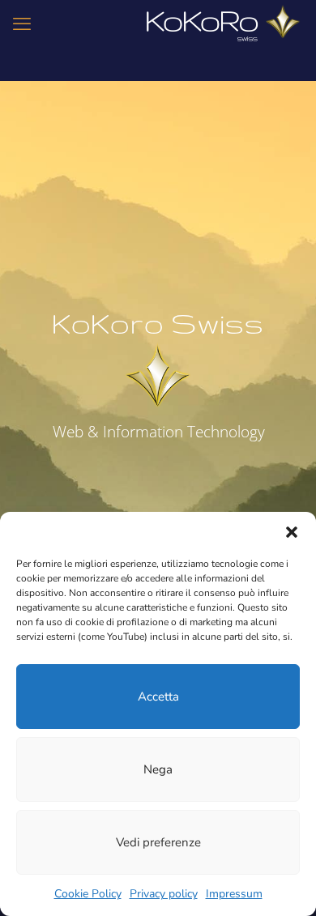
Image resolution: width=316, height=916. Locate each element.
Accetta (158, 696)
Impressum (234, 893)
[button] (292, 532)
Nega (158, 769)
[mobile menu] (22, 24)
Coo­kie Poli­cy (88, 893)
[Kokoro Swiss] (223, 24)
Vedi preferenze (158, 842)
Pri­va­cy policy (164, 893)
